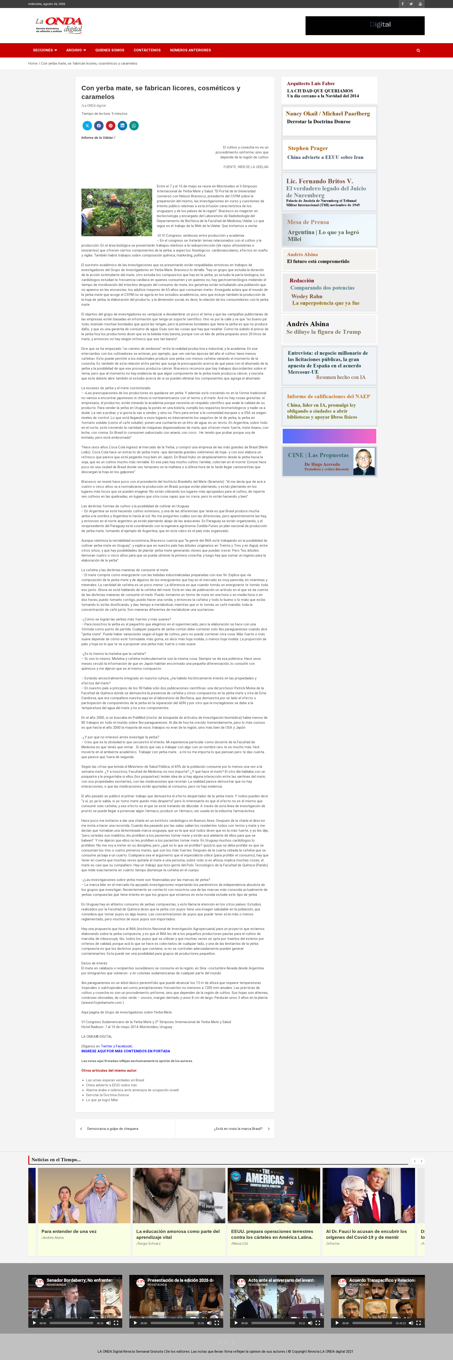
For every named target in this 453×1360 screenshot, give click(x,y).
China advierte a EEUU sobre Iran (111, 1085)
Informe (144, 1243)
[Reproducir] (34, 1323)
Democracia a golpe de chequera (112, 1129)
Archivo (74, 50)
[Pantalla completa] (116, 1323)
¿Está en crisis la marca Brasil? (238, 1129)
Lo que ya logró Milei (102, 1100)
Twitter (106, 1046)
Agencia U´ (241, 1243)
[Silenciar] (108, 1323)
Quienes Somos (109, 50)
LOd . (331, 1249)
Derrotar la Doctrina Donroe (107, 1095)
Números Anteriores (190, 50)
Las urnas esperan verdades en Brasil (115, 1080)
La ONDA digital (94, 105)
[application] (75, 1301)
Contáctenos (147, 50)
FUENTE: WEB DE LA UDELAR (246, 167)
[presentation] (414, 1161)
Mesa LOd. (51, 1243)
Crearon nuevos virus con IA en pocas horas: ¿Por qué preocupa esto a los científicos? (367, 1237)
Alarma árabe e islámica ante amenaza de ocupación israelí (132, 1090)
